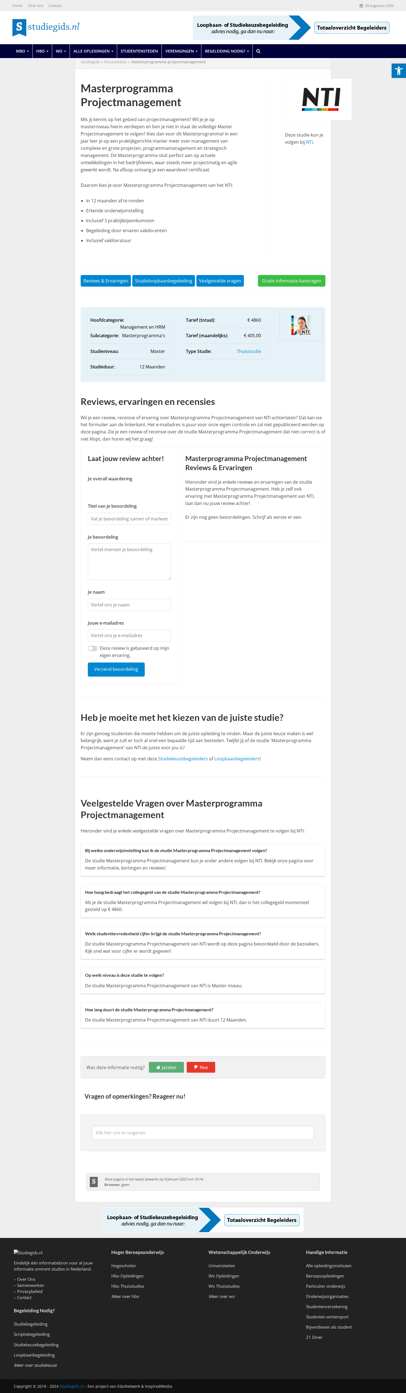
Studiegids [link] (90, 61)
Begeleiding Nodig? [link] (225, 51)
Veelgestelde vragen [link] (220, 281)
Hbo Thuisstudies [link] (127, 1286)
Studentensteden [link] (139, 51)
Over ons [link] (35, 5)
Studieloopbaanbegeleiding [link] (163, 281)
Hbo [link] (40, 51)
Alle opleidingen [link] (91, 51)
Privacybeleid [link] (30, 1291)
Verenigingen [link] (179, 51)
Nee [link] (204, 1067)
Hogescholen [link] (123, 1265)
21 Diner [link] (314, 1337)
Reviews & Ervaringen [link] (105, 281)
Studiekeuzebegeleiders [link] (183, 759)
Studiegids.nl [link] (72, 1386)
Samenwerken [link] (30, 1285)
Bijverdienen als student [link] (329, 1327)
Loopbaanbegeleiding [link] (34, 1355)
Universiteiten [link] (222, 1265)
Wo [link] (59, 51)
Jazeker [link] (169, 1067)
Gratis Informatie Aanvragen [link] (291, 281)
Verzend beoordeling (116, 669)
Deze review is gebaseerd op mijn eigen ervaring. (134, 651)
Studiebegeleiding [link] (31, 1324)
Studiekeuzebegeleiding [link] (36, 1344)
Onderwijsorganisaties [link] (327, 1296)
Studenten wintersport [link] (327, 1316)
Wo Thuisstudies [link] (224, 1286)
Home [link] (17, 5)
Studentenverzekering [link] (326, 1306)
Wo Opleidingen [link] (224, 1276)
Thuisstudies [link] (115, 61)
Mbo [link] (20, 51)
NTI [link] (309, 142)
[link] (399, 71)
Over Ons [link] (26, 1279)
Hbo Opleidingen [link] (127, 1276)
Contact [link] (55, 5)
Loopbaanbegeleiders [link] (237, 759)
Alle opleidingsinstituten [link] (329, 1265)
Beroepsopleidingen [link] (325, 1276)
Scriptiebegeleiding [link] (32, 1334)
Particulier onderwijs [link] (325, 1286)
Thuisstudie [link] (249, 351)
